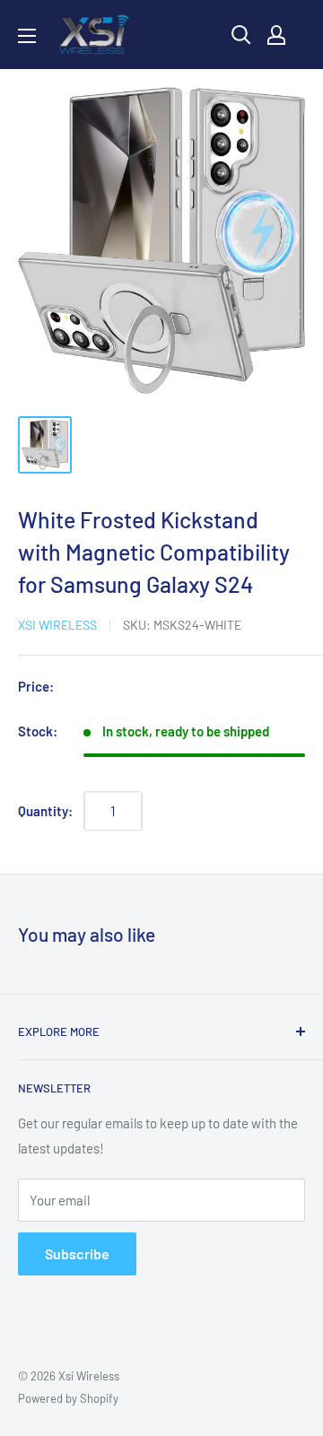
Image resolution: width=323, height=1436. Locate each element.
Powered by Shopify (68, 1398)
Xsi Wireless (57, 624)
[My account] (276, 35)
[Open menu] (27, 36)
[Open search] (241, 35)
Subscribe (77, 1253)
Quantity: (45, 811)
